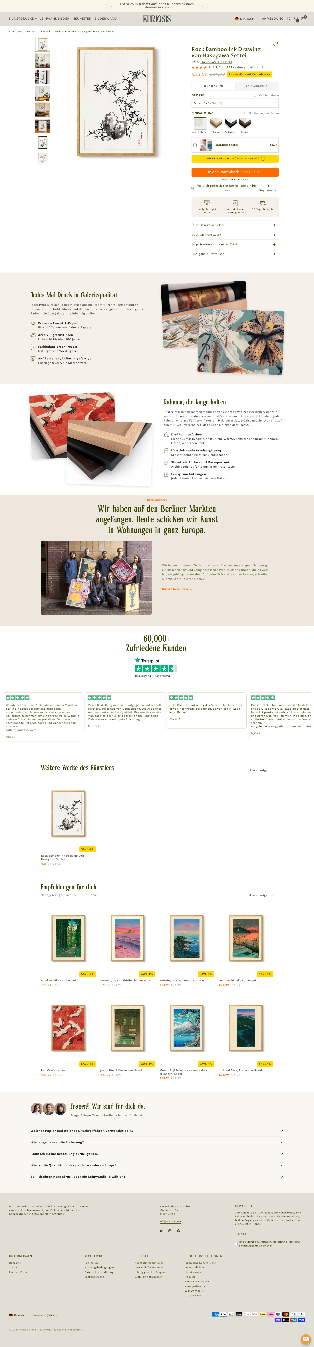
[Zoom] (173, 44)
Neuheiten (82, 19)
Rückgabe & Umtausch (208, 254)
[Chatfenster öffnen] (306, 1339)
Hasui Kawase (193, 1272)
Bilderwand (105, 19)
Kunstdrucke (21, 19)
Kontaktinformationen (149, 1263)
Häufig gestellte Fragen (150, 1272)
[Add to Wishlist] (275, 44)
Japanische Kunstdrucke (200, 1263)
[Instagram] (172, 1231)
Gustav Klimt (193, 1295)
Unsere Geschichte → (177, 589)
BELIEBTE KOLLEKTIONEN (203, 1256)
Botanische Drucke (197, 1281)
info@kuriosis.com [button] (170, 1221)
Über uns (15, 1263)
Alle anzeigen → (261, 770)
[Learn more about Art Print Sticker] (240, 145)
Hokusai (190, 1277)
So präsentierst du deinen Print (214, 244)
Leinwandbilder (54, 19)
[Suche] (288, 19)
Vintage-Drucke (195, 1286)
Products (31, 31)
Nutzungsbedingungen (99, 1267)
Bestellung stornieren (148, 1277)
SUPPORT (142, 1256)
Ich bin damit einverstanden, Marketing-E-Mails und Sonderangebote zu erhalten (269, 1243)
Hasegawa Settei (216, 62)
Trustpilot (259, 67)
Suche (13, 1267)
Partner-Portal (18, 1272)
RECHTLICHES (94, 1256)
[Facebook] (164, 1231)
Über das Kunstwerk (206, 235)
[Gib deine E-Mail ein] (301, 1234)
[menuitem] (23, 19)
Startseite (15, 31)
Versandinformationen (149, 1267)
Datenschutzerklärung (99, 1272)
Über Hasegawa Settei (208, 225)
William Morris (194, 1291)
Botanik (46, 31)
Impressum (91, 1263)
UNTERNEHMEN (20, 1256)
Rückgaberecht (94, 1277)
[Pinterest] (181, 1231)
